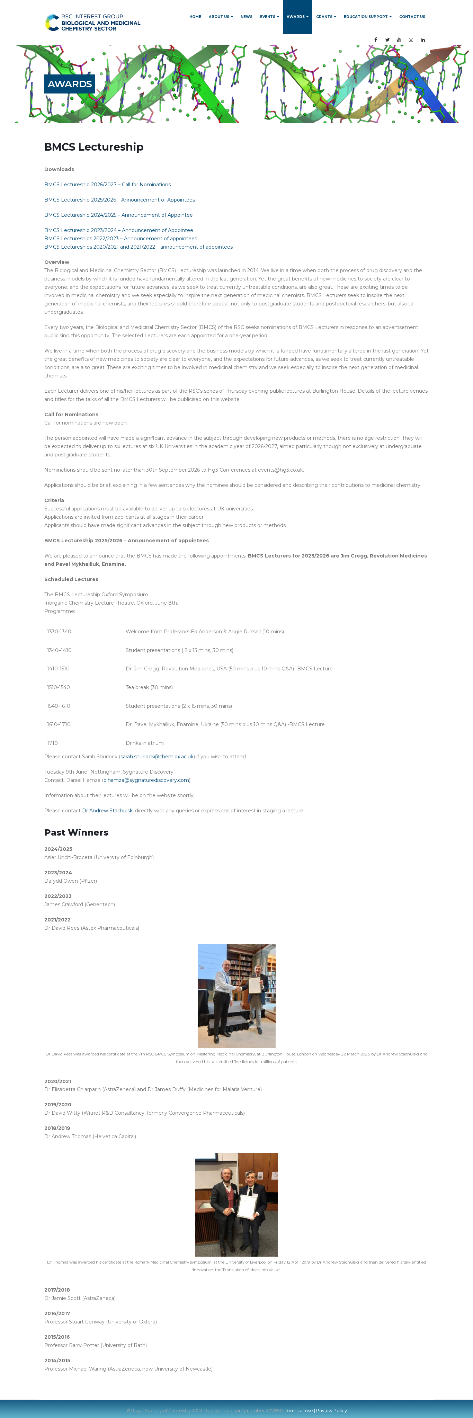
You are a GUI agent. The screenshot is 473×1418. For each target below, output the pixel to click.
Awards (296, 17)
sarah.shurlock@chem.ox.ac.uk (157, 756)
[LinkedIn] (423, 40)
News (246, 17)
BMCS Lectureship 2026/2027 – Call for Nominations (107, 184)
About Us (219, 17)
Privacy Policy (331, 1410)
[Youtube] (399, 40)
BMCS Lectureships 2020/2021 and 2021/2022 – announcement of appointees (138, 247)
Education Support (366, 17)
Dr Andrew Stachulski (108, 811)
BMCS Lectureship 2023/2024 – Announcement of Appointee (118, 230)
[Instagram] (411, 40)
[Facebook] (376, 40)
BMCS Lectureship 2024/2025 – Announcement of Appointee (118, 215)
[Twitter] (387, 40)
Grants (324, 17)
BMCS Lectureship (94, 147)
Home (195, 17)
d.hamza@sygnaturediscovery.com (146, 780)
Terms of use (299, 1410)
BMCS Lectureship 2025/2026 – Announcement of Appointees (119, 200)
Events (267, 17)
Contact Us (412, 17)
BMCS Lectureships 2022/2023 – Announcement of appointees (120, 238)
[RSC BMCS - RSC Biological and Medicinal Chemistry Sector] (92, 22)
